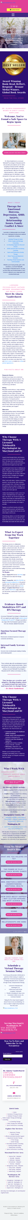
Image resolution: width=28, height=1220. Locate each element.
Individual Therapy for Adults (15, 239)
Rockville (14, 817)
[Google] (16, 6)
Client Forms (12, 589)
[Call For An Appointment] (14, 1083)
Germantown (11, 821)
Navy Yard (11, 828)
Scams (14, 911)
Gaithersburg (22, 819)
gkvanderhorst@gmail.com (12, 582)
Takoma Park (19, 821)
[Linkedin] (14, 6)
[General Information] (14, 1093)
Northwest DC (19, 828)
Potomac (15, 819)
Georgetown (14, 827)
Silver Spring (21, 817)
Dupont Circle (22, 827)
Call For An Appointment (14, 1085)
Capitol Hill (7, 827)
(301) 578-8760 (20, 580)
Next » (25, 931)
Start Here (20, 574)
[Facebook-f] (11, 6)
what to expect (8, 361)
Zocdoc (22, 586)
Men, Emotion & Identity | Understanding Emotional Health (14, 884)
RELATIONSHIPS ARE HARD (14, 922)
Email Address (7, 1053)
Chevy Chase (7, 819)
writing (21, 361)
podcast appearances (7, 363)
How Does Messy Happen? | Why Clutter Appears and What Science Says (14, 899)
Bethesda (8, 817)
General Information (14, 1096)
